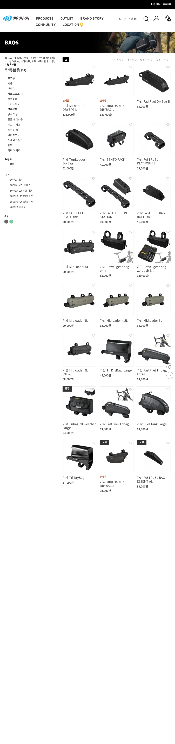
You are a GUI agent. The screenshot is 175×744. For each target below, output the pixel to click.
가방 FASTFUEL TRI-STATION (114, 215)
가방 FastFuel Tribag (114, 424)
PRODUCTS (45, 18)
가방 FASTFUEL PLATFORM (73, 215)
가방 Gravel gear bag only (114, 268)
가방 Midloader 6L (75, 320)
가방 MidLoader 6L (76, 266)
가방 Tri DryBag (73, 477)
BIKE (33, 58)
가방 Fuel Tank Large (152, 424)
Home (8, 58)
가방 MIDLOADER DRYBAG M (74, 107)
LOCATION (71, 25)
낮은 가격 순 (146, 59)
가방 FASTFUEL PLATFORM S (147, 161)
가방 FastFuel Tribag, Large (152, 372)
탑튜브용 (11, 64)
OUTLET (66, 18)
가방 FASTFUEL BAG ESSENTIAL (151, 479)
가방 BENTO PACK (112, 159)
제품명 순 (132, 59)
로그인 (122, 18)
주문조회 (167, 4)
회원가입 (133, 18)
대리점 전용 (155, 4)
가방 (52, 61)
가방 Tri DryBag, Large (116, 370)
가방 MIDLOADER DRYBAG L (112, 107)
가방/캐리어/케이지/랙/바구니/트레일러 (27, 61)
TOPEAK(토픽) (46, 58)
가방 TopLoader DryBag (74, 161)
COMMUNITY (46, 25)
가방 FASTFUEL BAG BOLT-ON (151, 215)
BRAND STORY (92, 18)
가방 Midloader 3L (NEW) (75, 372)
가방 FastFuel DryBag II (153, 101)
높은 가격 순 (162, 59)
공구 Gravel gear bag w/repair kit (151, 268)
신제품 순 (119, 59)
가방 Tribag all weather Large (79, 426)
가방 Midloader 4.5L (114, 320)
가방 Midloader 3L (149, 320)
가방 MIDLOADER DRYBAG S (112, 483)
